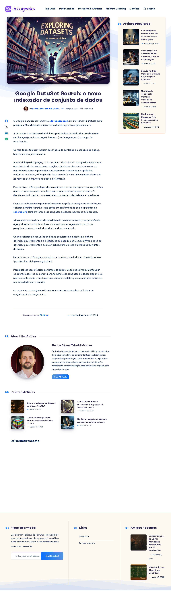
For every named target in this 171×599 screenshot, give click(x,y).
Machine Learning (116, 8)
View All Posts (60, 377)
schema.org (20, 211)
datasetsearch (59, 120)
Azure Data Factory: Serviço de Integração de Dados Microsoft (90, 404)
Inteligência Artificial (90, 8)
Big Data (50, 8)
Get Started (52, 556)
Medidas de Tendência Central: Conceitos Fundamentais (148, 97)
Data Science (66, 8)
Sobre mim (84, 536)
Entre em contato (87, 543)
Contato (134, 8)
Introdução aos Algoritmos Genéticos (156, 570)
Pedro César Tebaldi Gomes (72, 345)
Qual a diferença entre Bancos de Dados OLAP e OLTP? (40, 420)
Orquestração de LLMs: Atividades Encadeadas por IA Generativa (156, 543)
